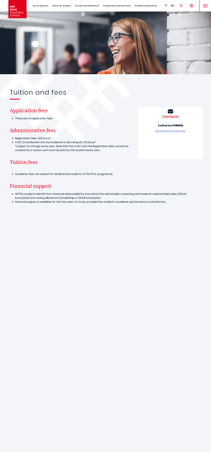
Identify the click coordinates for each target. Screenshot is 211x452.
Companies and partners (117, 5)
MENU (204, 3)
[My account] (191, 6)
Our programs (40, 5)
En (172, 6)
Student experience (146, 5)
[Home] (17, 9)
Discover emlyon (61, 5)
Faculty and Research (87, 5)
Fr (166, 6)
